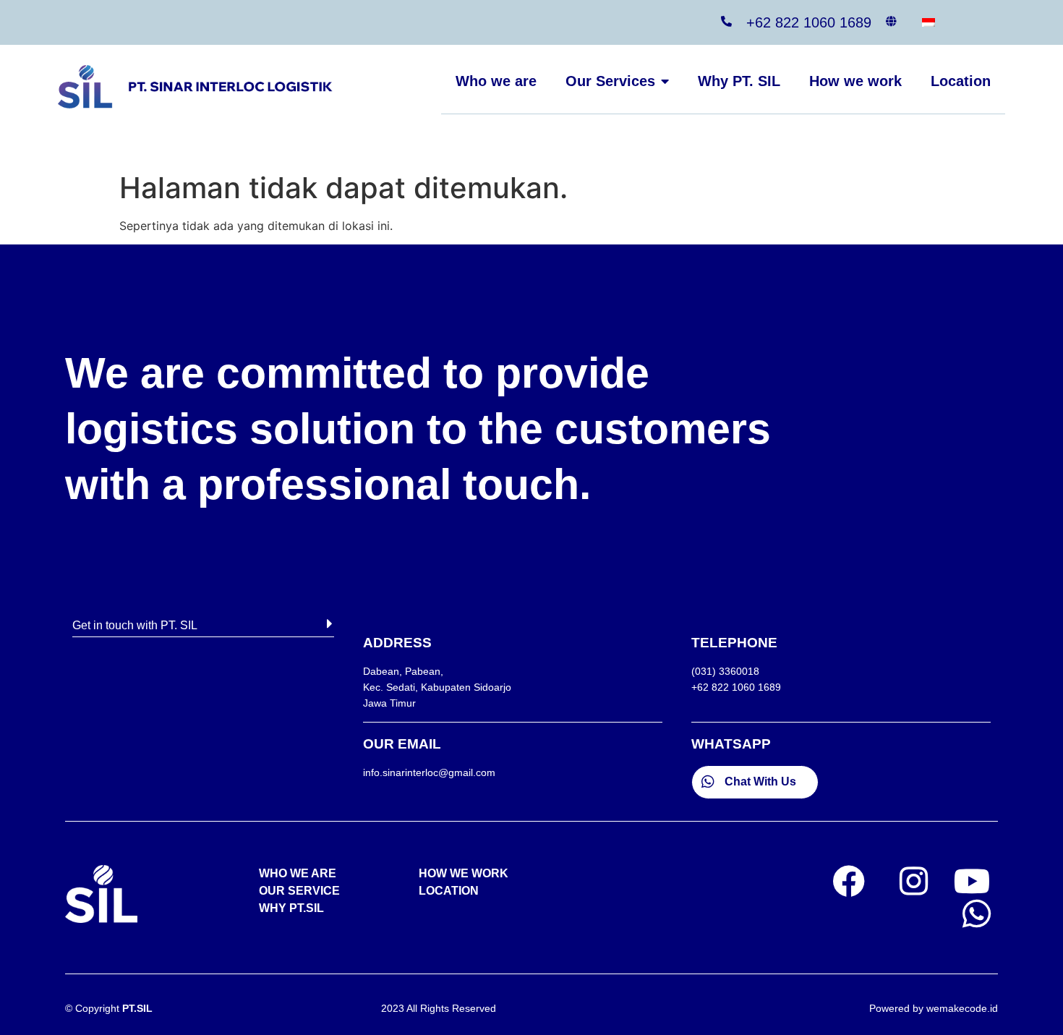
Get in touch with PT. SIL (134, 625)
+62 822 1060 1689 (808, 22)
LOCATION (449, 891)
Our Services (610, 81)
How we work (855, 81)
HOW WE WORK (463, 873)
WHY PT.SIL (291, 908)
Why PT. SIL (739, 81)
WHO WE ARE (297, 873)
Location (961, 81)
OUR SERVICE (299, 891)
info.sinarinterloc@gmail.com (429, 772)
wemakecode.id (962, 1008)
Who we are (496, 81)
